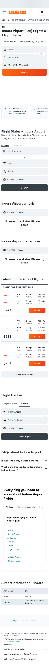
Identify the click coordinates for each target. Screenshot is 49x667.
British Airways (13, 561)
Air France (11, 538)
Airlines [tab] (9, 507)
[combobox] (27, 163)
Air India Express (14, 557)
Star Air (10, 530)
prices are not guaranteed (13, 641)
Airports (24, 621)
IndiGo (10, 553)
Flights (15, 621)
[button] (5, 12)
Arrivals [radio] (5, 145)
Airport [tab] (24, 403)
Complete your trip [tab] (26, 507)
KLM (9, 526)
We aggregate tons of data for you (20, 654)
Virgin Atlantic (13, 549)
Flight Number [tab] (10, 403)
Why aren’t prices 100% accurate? (20, 659)
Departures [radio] (19, 145)
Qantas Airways (13, 534)
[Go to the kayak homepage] (17, 12)
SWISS (10, 545)
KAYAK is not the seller (14, 649)
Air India (10, 542)
